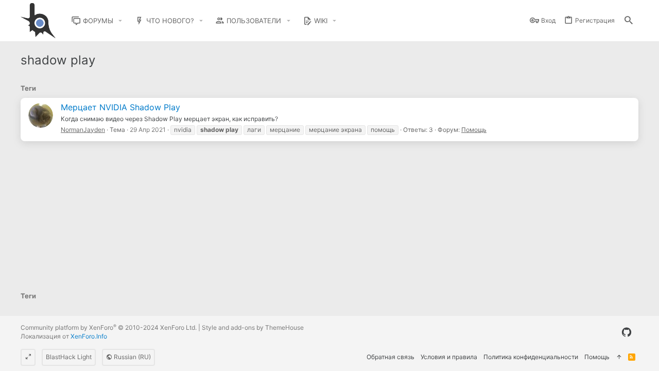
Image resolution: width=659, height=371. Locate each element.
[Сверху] (619, 357)
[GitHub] (626, 332)
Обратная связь (390, 357)
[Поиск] (628, 21)
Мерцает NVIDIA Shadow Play (120, 107)
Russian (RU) (131, 357)
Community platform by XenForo (109, 327)
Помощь (474, 129)
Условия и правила (449, 357)
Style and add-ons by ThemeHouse (253, 327)
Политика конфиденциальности (530, 357)
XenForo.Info (89, 336)
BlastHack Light (69, 357)
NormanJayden (83, 129)
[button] (120, 20)
